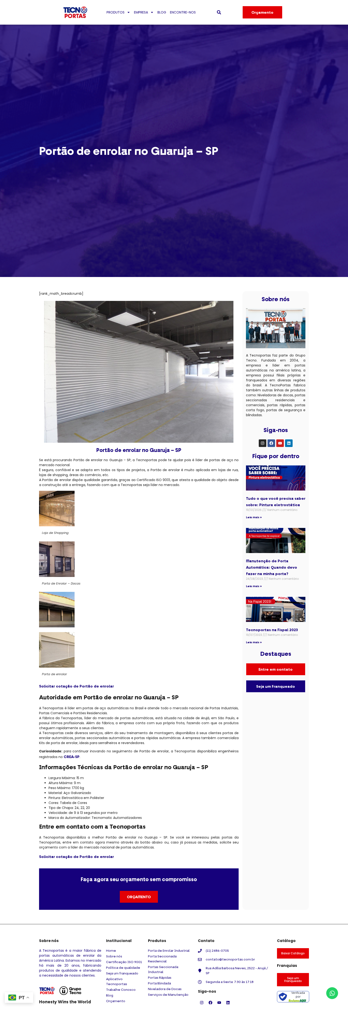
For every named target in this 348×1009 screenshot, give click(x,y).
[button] (219, 12)
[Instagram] (262, 443)
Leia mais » (254, 517)
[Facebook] (271, 443)
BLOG (161, 12)
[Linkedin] (289, 443)
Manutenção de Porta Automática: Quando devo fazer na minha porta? (271, 567)
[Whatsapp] (332, 993)
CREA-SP (72, 756)
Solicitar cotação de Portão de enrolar (76, 686)
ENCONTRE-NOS (183, 12)
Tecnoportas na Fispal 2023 (272, 629)
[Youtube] (280, 443)
